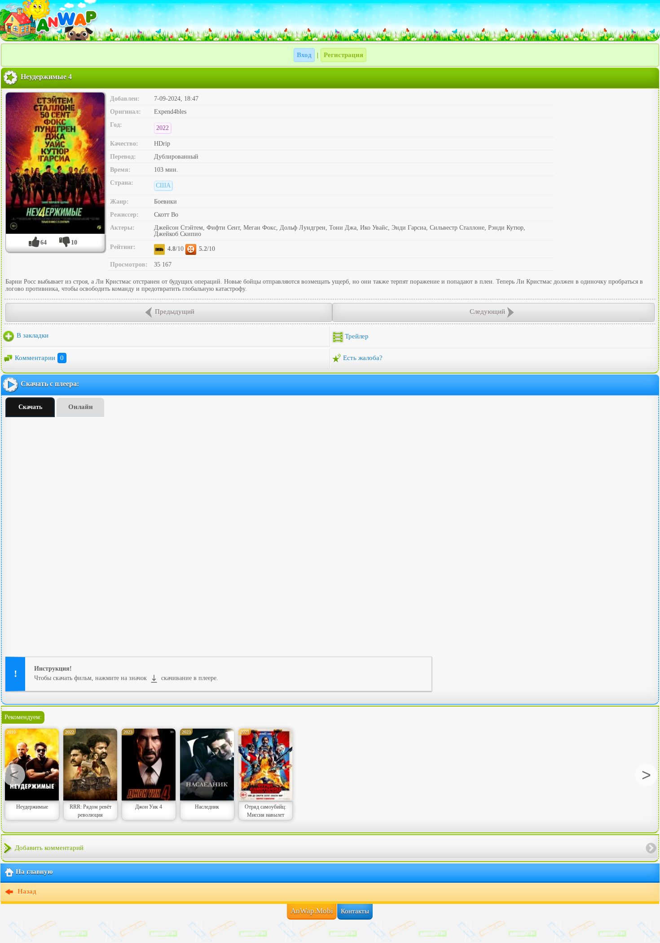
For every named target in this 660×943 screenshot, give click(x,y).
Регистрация (343, 54)
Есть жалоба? (363, 357)
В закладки (31, 335)
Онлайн (80, 406)
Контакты (355, 911)
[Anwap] (330, 20)
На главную (34, 872)
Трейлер (357, 336)
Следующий (487, 311)
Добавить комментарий (49, 847)
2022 (162, 128)
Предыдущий (174, 311)
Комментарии (39, 357)
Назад (26, 891)
